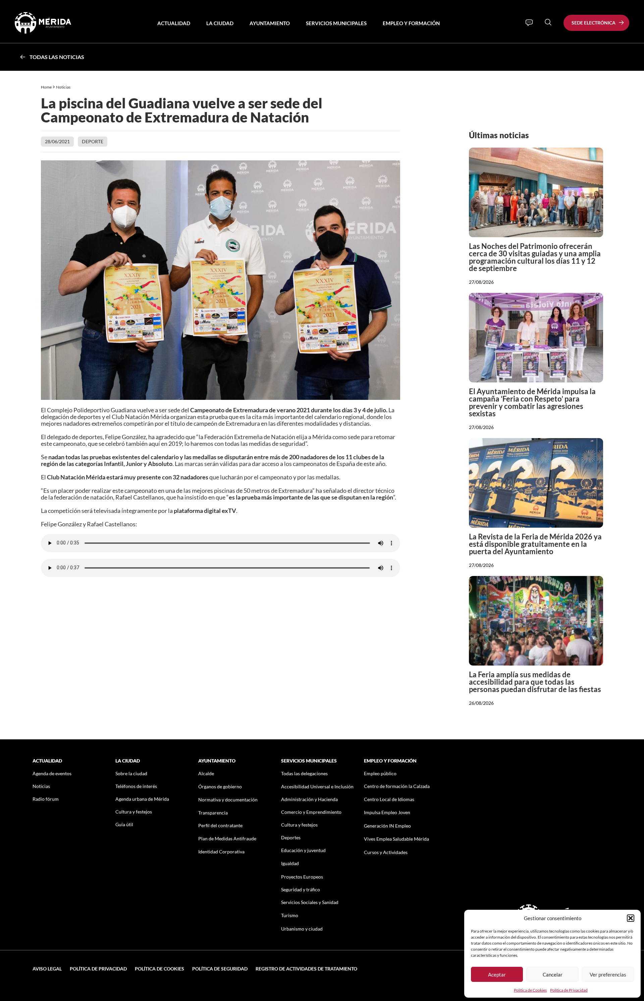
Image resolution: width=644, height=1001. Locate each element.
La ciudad (219, 23)
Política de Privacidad (569, 990)
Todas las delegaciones (304, 773)
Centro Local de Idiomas (389, 799)
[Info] (529, 22)
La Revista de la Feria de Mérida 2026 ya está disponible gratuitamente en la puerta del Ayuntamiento (535, 544)
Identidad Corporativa (221, 851)
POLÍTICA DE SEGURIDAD (220, 968)
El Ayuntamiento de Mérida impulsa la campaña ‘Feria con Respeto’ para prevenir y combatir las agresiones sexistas (532, 402)
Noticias (63, 87)
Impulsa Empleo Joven (387, 812)
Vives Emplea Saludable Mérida (396, 839)
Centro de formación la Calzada (397, 786)
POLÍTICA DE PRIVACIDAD (98, 968)
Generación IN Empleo (387, 826)
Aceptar (497, 974)
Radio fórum (46, 799)
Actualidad (173, 23)
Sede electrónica (593, 22)
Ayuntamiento (270, 23)
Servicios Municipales (336, 23)
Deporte (92, 141)
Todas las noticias (57, 57)
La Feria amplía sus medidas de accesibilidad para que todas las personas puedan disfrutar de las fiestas (535, 682)
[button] (630, 918)
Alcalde (206, 773)
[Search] (548, 22)
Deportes (291, 837)
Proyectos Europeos (302, 877)
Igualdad (290, 863)
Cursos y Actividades (386, 852)
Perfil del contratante (220, 825)
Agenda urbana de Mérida (142, 799)
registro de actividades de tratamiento (306, 968)
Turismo (289, 915)
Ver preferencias (608, 974)
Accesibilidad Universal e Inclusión (317, 786)
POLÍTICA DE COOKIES (159, 968)
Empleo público (380, 773)
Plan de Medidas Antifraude (227, 838)
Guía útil (124, 824)
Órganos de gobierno (220, 786)
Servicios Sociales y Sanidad (309, 902)
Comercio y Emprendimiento (311, 812)
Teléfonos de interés (136, 786)
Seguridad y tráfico (300, 889)
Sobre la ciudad (131, 773)
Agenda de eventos (52, 773)
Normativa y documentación (228, 799)
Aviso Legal (47, 968)
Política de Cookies (530, 990)
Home (46, 87)
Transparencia (213, 812)
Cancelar (552, 974)
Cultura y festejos (133, 811)
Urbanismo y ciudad (302, 929)
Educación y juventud (303, 850)
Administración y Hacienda (309, 799)
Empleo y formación (411, 23)
